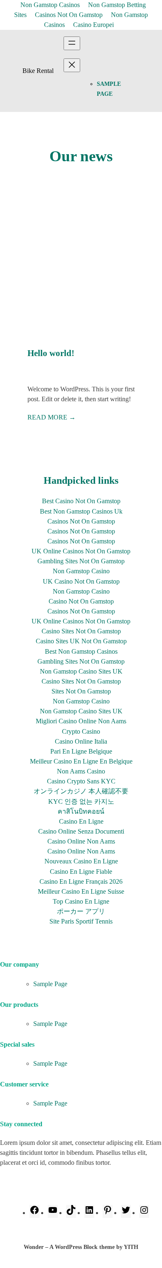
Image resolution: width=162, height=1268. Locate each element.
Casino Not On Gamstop (81, 601)
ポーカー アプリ (81, 911)
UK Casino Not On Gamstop (81, 581)
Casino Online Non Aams (81, 841)
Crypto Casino (81, 731)
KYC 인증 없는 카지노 (81, 801)
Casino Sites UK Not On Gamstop (81, 641)
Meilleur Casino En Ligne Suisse (81, 891)
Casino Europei (93, 24)
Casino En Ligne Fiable (81, 871)
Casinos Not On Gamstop (69, 14)
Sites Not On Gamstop (81, 691)
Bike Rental (38, 70)
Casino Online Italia (81, 741)
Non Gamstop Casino (81, 571)
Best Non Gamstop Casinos (81, 651)
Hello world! (50, 353)
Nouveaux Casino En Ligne (81, 861)
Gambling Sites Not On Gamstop (81, 561)
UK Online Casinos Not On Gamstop (81, 621)
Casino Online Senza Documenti (81, 831)
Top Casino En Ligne (81, 901)
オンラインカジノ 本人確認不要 (81, 791)
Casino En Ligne (81, 821)
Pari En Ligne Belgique (81, 751)
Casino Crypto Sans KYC (81, 781)
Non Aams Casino (81, 771)
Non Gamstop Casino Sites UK (81, 671)
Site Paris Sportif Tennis (81, 921)
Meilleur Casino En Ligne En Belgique (81, 761)
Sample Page (50, 983)
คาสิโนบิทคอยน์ (81, 811)
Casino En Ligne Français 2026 (81, 881)
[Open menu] (72, 43)
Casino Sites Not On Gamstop (81, 631)
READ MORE (51, 417)
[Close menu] (72, 65)
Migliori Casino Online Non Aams (81, 721)
